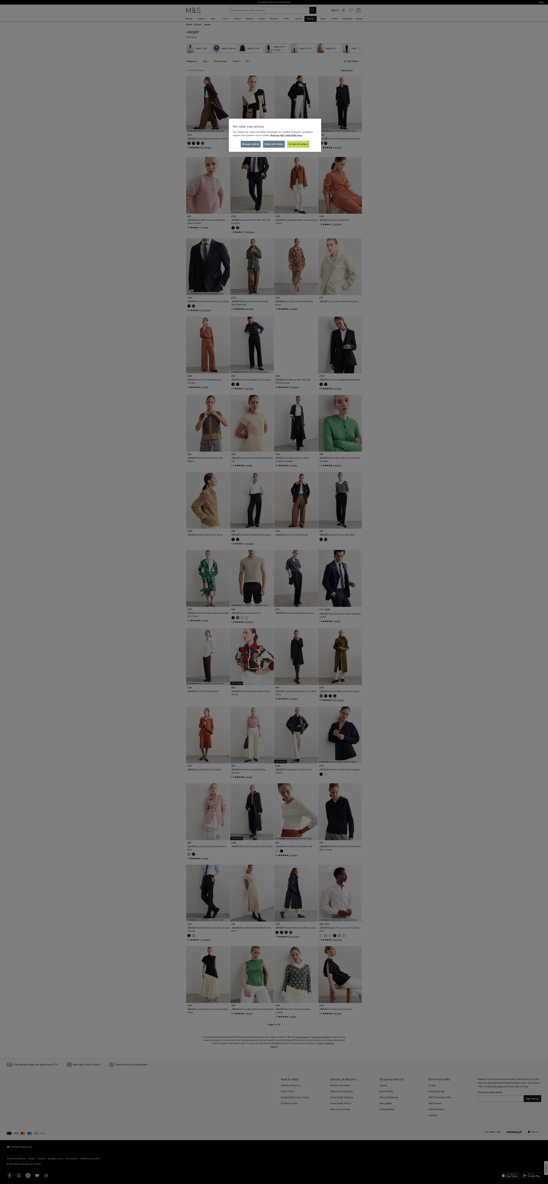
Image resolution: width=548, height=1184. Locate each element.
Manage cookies (250, 144)
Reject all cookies (274, 144)
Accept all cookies (298, 144)
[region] (275, 135)
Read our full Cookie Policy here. (286, 135)
